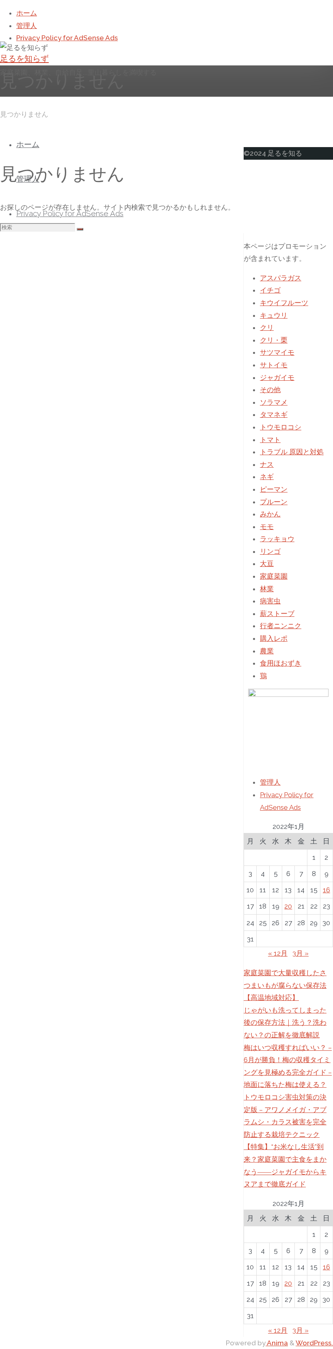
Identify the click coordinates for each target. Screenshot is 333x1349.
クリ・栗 (274, 340)
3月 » (300, 953)
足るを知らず (24, 58)
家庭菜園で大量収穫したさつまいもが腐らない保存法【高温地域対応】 (285, 985)
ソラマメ (274, 402)
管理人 (270, 782)
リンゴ (270, 551)
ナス (267, 464)
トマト (270, 440)
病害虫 (270, 601)
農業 (267, 651)
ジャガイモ (277, 377)
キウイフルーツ (284, 303)
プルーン (274, 502)
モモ (267, 527)
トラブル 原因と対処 (292, 452)
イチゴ (270, 290)
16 (326, 890)
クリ (267, 327)
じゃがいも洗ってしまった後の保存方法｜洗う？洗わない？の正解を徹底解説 (285, 1022)
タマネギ (274, 414)
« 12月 (278, 953)
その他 (270, 390)
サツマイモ (277, 352)
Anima (277, 1343)
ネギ (267, 477)
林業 (267, 589)
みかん (270, 514)
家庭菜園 (274, 576)
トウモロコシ (280, 427)
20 (288, 906)
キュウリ (274, 315)
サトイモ (274, 365)
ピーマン (274, 489)
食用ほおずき (280, 663)
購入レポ (274, 638)
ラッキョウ (277, 539)
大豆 (267, 564)
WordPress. (314, 1343)
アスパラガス (280, 278)
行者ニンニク (280, 626)
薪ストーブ (277, 613)
